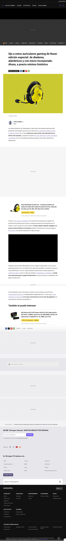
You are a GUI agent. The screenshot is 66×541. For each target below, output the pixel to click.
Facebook (60, 6)
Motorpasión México (57, 527)
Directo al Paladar (45, 496)
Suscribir (29, 434)
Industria (47, 461)
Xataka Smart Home (8, 503)
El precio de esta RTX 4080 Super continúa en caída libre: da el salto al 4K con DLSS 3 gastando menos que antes (36, 424)
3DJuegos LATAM (20, 527)
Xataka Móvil (7, 498)
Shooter (11, 43)
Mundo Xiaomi (7, 505)
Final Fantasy (53, 43)
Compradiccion (7, 516)
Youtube (16, 447)
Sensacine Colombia (33, 529)
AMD (25, 470)
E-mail (29, 71)
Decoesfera (6, 514)
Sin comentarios (14, 71)
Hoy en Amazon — (28, 212)
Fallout (46, 43)
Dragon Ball (24, 43)
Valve (25, 467)
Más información (43, 539)
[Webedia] (62, 1)
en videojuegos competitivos (44, 273)
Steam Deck (7, 470)
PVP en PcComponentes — (30, 320)
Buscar (60, 481)
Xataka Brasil (7, 529)
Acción (19, 5)
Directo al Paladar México (45, 527)
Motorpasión (56, 496)
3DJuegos (18, 496)
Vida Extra (18, 498)
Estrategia (26, 5)
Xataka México (7, 527)
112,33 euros (11, 230)
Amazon (17, 43)
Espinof (30, 498)
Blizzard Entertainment (51, 470)
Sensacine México (32, 527)
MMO (25, 464)
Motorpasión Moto (57, 498)
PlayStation (61, 43)
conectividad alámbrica (15, 294)
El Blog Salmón (19, 512)
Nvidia (46, 467)
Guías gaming (42, 5)
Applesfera (6, 500)
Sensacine (30, 496)
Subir (58, 488)
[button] (18, 122)
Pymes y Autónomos (20, 514)
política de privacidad (23, 438)
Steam (34, 5)
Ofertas (31, 328)
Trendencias (6, 512)
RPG (6, 43)
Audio (24, 328)
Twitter (63, 6)
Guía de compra (10, 5)
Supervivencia (32, 43)
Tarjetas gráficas (8, 464)
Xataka (5, 496)
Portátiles (47, 464)
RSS (20, 447)
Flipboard (26, 71)
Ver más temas (8, 474)
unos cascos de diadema (21, 221)
